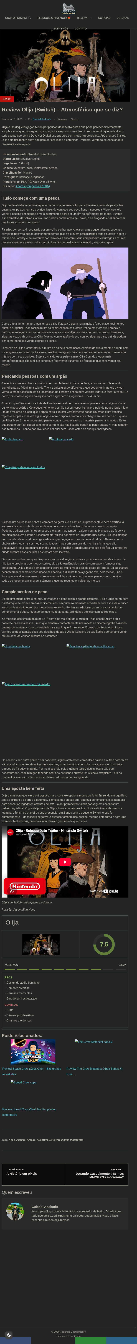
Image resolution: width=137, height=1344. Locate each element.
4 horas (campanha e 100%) (33, 186)
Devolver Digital (59, 1139)
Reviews (62, 119)
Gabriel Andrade (42, 119)
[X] (53, 1340)
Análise (21, 1139)
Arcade (31, 1139)
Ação (12, 1139)
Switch (74, 119)
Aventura (42, 1139)
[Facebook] (15, 1340)
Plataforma (76, 1139)
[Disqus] (65, 1283)
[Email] (121, 1340)
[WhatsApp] (90, 1340)
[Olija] (41, 944)
